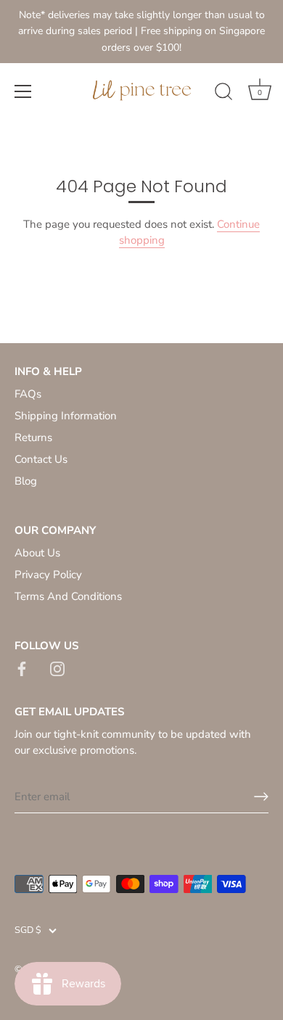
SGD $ (28, 931)
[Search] (223, 94)
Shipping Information (66, 415)
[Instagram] (57, 667)
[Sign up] (261, 796)
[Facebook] (22, 667)
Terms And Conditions (68, 596)
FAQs (28, 394)
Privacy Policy (48, 574)
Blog (26, 481)
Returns (33, 437)
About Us (37, 553)
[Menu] (23, 91)
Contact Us (41, 459)
